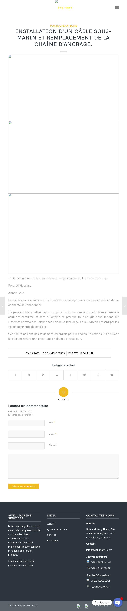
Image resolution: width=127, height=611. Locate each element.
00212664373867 (100, 568)
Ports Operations (63, 25)
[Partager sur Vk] (84, 375)
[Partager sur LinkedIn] (57, 375)
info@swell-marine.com (99, 549)
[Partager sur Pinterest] (43, 375)
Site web (53, 445)
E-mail (52, 433)
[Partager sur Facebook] (15, 375)
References (53, 540)
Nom (51, 422)
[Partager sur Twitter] (29, 375)
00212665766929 (100, 586)
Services (51, 534)
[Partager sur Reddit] (98, 375)
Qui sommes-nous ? (57, 529)
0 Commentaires (54, 353)
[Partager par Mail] (112, 375)
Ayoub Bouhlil (83, 353)
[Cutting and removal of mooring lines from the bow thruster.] (2, 306)
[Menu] (117, 7)
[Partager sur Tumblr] (70, 375)
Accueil (51, 523)
